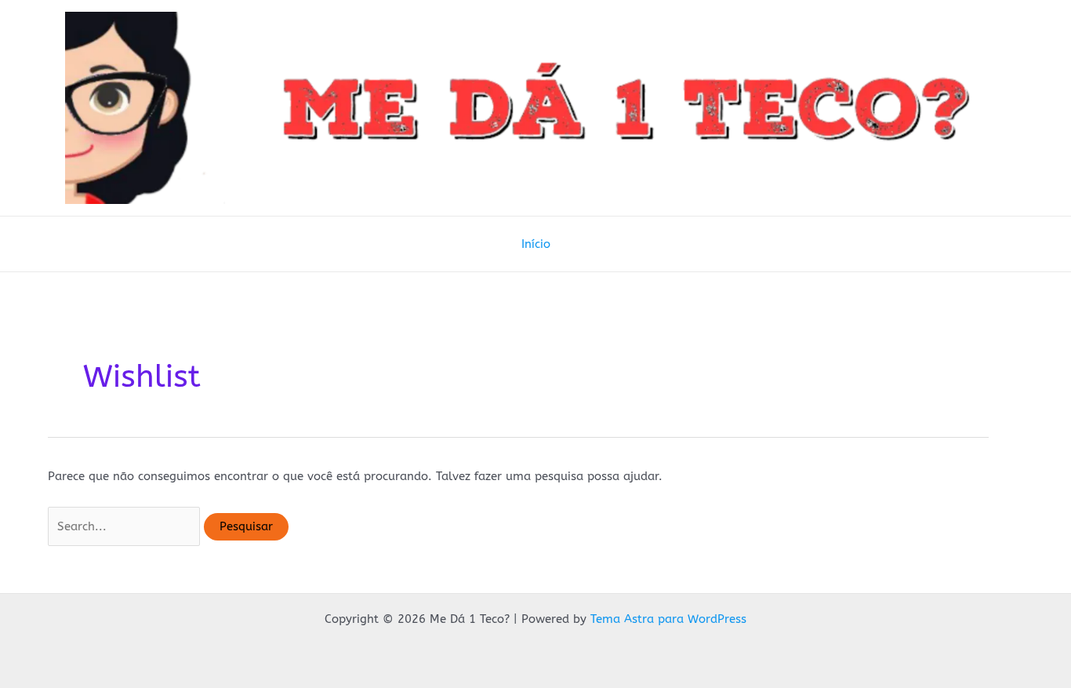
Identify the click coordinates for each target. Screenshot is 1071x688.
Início (535, 244)
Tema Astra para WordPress (668, 619)
